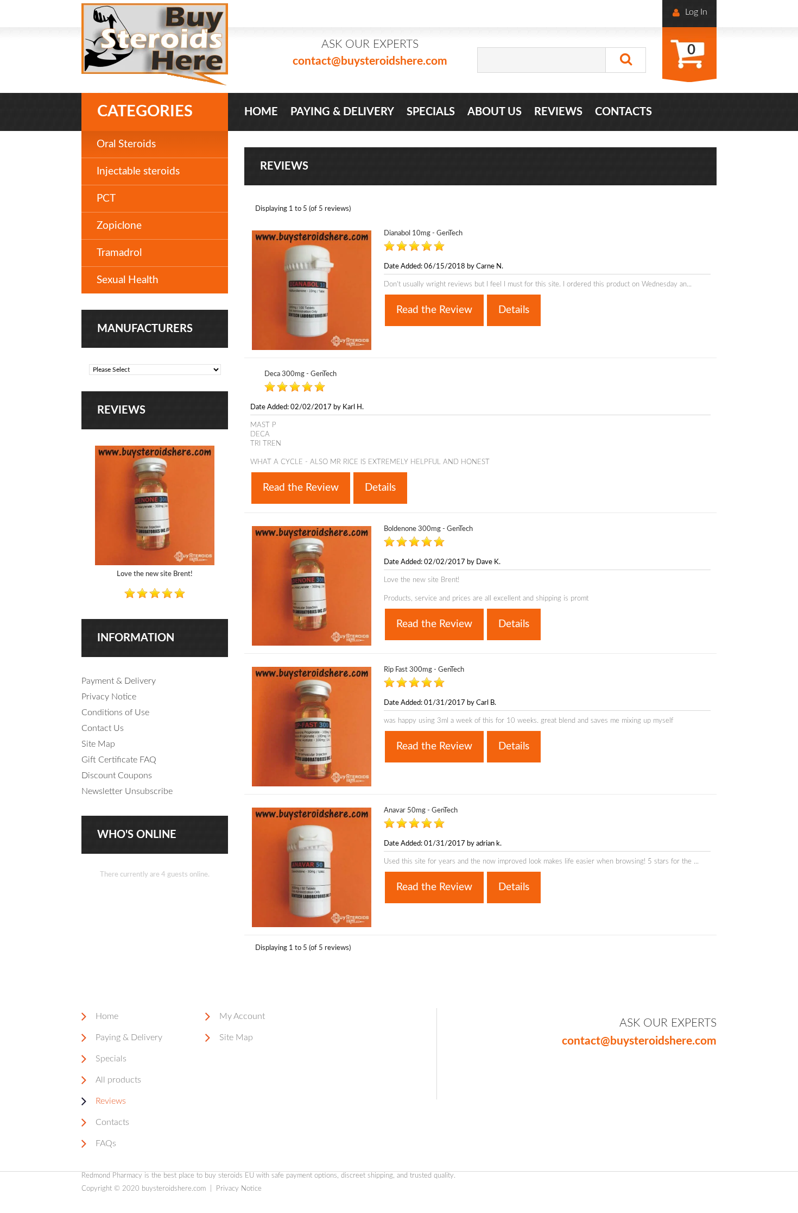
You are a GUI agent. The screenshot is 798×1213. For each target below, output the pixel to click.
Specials (111, 1058)
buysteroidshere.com (174, 1188)
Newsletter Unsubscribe (127, 791)
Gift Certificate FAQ (118, 759)
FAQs (106, 1143)
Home (107, 1016)
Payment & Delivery (118, 681)
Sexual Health (128, 280)
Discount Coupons (116, 775)
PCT (106, 198)
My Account (242, 1016)
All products (118, 1080)
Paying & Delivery (129, 1037)
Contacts (112, 1122)
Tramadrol (119, 253)
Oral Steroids (126, 144)
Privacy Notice (108, 696)
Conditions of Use (115, 712)
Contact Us (102, 728)
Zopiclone (119, 226)
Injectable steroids (138, 171)
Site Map (98, 744)
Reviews (121, 410)
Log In (696, 12)
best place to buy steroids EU (208, 1175)
